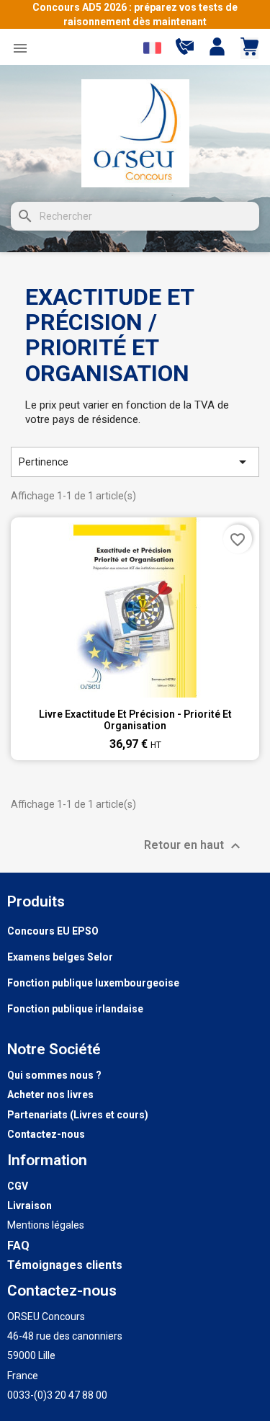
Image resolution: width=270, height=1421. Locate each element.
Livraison (29, 1205)
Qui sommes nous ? (54, 1075)
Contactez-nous (46, 1134)
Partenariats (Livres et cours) (77, 1115)
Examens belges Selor (60, 957)
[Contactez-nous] (185, 52)
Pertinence (135, 462)
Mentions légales (45, 1225)
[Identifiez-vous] (217, 48)
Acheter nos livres (50, 1094)
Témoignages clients (64, 1265)
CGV (17, 1186)
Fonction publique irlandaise (75, 1009)
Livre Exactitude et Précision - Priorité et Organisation (135, 719)
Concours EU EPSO (53, 931)
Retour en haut (194, 846)
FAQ (18, 1245)
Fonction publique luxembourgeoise (93, 983)
